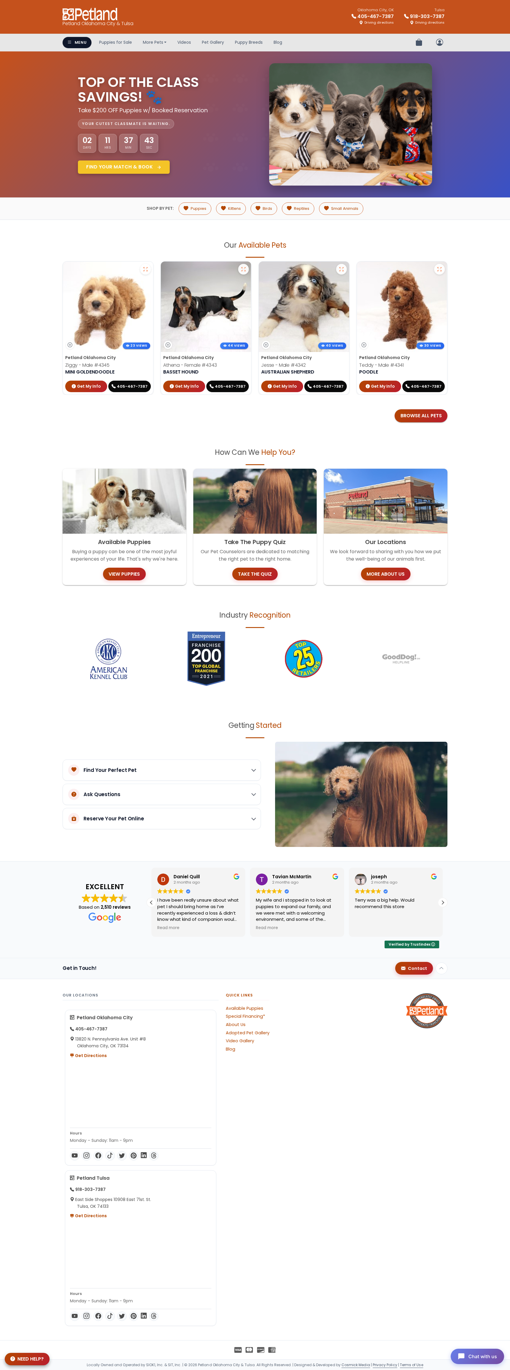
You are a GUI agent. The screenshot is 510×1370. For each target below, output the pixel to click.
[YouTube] (74, 1155)
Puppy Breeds (249, 42)
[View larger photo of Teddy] (439, 269)
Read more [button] (168, 928)
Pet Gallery (213, 42)
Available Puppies (244, 1008)
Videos (184, 42)
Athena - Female (190, 365)
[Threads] (153, 1155)
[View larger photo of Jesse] (341, 269)
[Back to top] (441, 968)
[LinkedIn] (144, 1155)
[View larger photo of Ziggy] (145, 269)
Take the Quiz (255, 574)
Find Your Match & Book (120, 166)
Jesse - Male (283, 365)
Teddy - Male (381, 365)
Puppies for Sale (115, 42)
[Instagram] (86, 1155)
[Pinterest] (133, 1155)
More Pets (153, 42)
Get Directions (90, 1056)
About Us (236, 1025)
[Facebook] (98, 1155)
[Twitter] (122, 1155)
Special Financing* (245, 1016)
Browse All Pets (421, 415)
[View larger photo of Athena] (243, 269)
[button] (442, 902)
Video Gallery (240, 1041)
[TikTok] (110, 1155)
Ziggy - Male (87, 365)
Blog (278, 42)
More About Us (386, 574)
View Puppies (124, 574)
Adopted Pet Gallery (247, 1033)
